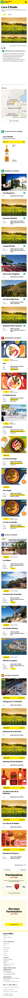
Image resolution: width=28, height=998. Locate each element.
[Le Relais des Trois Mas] (14, 588)
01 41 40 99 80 (11, 964)
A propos (5, 935)
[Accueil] (8, 1)
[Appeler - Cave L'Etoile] (2, 48)
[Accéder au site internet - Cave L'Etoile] (5, 48)
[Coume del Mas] (14, 240)
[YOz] (14, 356)
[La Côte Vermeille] (14, 515)
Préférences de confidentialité (10, 991)
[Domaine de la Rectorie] (14, 722)
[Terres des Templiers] (14, 267)
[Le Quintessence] (14, 388)
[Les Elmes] (14, 554)
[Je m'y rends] (14, 105)
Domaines (5, 951)
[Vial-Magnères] (14, 186)
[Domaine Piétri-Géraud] (14, 320)
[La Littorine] (14, 419)
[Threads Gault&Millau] (16, 984)
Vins (4, 945)
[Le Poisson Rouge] (14, 451)
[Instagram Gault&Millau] (6, 984)
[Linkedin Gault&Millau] (10, 984)
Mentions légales (7, 937)
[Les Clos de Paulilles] (14, 814)
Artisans (5, 955)
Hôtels (4, 953)
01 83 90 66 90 (6, 980)
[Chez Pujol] (14, 483)
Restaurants (6, 943)
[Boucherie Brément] (14, 845)
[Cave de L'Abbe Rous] (14, 293)
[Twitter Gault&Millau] (8, 984)
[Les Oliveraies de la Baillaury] (14, 783)
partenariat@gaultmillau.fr (9, 974)
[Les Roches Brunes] (14, 621)
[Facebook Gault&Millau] (4, 984)
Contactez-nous (7, 965)
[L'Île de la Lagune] (14, 654)
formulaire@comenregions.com (11, 981)
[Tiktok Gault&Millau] (12, 984)
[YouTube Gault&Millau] (14, 984)
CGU (4, 939)
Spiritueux (5, 949)
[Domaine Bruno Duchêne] (14, 752)
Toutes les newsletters (8, 989)
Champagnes (6, 947)
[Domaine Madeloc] (14, 212)
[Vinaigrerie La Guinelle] (14, 692)
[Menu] (25, 2)
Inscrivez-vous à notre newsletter (11, 987)
